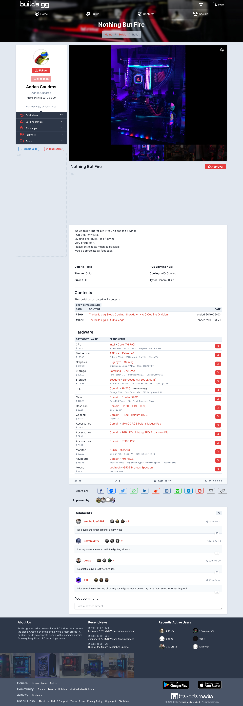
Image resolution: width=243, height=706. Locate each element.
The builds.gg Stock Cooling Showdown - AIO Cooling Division (128, 314)
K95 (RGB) (128, 458)
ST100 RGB (128, 441)
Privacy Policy (94, 701)
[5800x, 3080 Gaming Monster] (96, 665)
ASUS (113, 450)
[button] (218, 94)
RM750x (127, 388)
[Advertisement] (41, 206)
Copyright (110, 701)
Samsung (115, 370)
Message (42, 78)
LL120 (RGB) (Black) (134, 406)
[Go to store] (218, 346)
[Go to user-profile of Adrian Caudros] (41, 57)
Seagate (115, 379)
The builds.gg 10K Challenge (106, 320)
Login (221, 4)
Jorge (87, 560)
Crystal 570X (130, 397)
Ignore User (55, 148)
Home (108, 34)
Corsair (114, 388)
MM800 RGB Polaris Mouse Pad (141, 423)
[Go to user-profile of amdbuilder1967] (78, 521)
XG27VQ (125, 450)
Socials (41, 689)
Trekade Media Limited (189, 702)
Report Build (30, 148)
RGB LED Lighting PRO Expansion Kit (145, 432)
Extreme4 (128, 353)
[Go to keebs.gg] (201, 4)
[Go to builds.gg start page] (34, 4)
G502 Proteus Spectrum (138, 467)
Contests (37, 695)
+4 (127, 521)
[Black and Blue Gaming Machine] (121, 665)
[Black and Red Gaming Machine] (72, 665)
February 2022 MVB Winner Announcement (111, 631)
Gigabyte (115, 362)
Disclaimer (124, 701)
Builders (62, 689)
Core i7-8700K (127, 344)
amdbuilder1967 (94, 521)
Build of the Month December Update (108, 646)
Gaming (129, 362)
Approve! (217, 166)
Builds (122, 34)
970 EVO (129, 370)
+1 (122, 540)
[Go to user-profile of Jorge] (78, 560)
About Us (44, 701)
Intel (112, 344)
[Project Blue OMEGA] (47, 665)
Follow (43, 70)
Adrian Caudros (41, 86)
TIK (86, 580)
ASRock (114, 353)
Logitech (115, 467)
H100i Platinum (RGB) (135, 414)
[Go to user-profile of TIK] (78, 580)
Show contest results (88, 304)
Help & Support (59, 701)
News (44, 683)
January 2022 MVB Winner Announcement (111, 639)
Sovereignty (91, 541)
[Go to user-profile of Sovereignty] (78, 541)
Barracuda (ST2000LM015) (139, 379)
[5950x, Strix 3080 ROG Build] (22, 665)
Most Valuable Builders (82, 689)
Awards (52, 689)
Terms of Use (77, 701)
